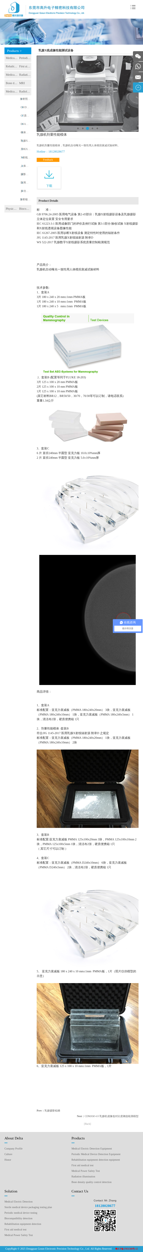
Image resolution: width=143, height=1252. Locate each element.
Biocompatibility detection (18, 1218)
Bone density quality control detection (12, 83)
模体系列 (26, 132)
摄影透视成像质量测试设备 (26, 174)
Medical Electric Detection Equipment (12, 58)
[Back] (87, 1123)
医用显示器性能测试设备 (26, 182)
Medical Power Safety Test (12, 74)
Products (78, 1138)
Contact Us (80, 1191)
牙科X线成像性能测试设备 (26, 149)
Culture (8, 1154)
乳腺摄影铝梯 (52, 1110)
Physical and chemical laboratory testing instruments (12, 208)
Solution (10, 1191)
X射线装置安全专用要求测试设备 (26, 157)
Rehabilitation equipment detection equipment (12, 66)
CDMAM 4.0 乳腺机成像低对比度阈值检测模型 (112, 1116)
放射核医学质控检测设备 (25, 199)
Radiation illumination (25, 74)
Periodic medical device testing (20, 1212)
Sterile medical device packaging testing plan (28, 1207)
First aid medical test (25, 66)
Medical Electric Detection (18, 1201)
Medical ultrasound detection (12, 91)
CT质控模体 (26, 115)
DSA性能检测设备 (26, 124)
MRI (22, 83)
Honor (7, 1159)
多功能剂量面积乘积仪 (26, 191)
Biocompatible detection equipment (25, 208)
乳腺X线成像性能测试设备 (26, 140)
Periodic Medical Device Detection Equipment (25, 58)
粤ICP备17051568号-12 (126, 1249)
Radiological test (25, 91)
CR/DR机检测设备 (26, 107)
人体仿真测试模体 (26, 166)
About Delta (13, 1138)
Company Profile (13, 1148)
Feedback (48, 159)
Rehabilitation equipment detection (22, 1224)
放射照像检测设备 (25, 99)
